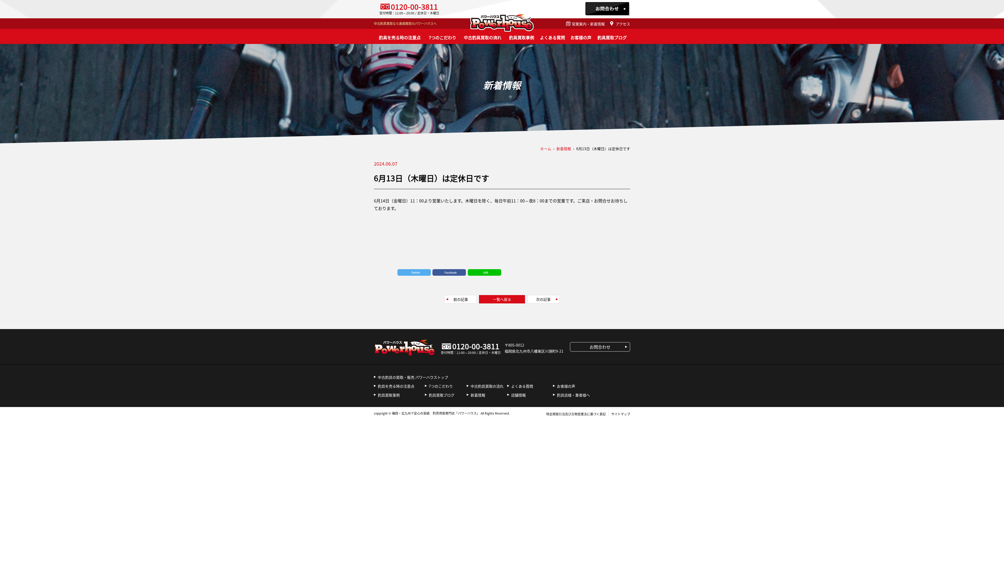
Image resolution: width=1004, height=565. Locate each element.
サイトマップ (620, 414)
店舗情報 (518, 395)
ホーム (545, 148)
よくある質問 (552, 37)
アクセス (623, 23)
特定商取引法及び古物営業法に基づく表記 (576, 414)
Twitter (415, 272)
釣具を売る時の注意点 (400, 37)
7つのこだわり (442, 37)
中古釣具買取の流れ (482, 37)
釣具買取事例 (521, 37)
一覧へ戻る (502, 299)
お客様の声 (581, 37)
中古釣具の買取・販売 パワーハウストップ (413, 377)
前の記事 (460, 299)
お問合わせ (607, 9)
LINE (485, 272)
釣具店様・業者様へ (573, 395)
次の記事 (543, 299)
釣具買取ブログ (612, 37)
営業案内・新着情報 (588, 23)
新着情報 (478, 395)
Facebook (450, 272)
